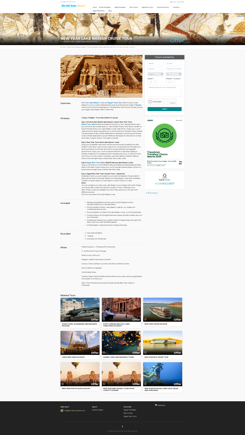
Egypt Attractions (99, 11)
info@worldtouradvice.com (69, 1)
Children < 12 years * (173, 79)
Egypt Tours (113, 103)
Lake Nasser (94, 103)
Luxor (113, 187)
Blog (110, 11)
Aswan (138, 105)
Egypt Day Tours (147, 7)
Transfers (176, 7)
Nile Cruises (134, 7)
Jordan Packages (105, 7)
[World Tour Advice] (73, 6)
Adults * (151, 79)
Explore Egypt (97, 410)
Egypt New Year (93, 163)
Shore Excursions (163, 7)
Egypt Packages (120, 7)
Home (95, 7)
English (174, 2)
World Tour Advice (89, 124)
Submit (164, 109)
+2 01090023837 (164, 183)
